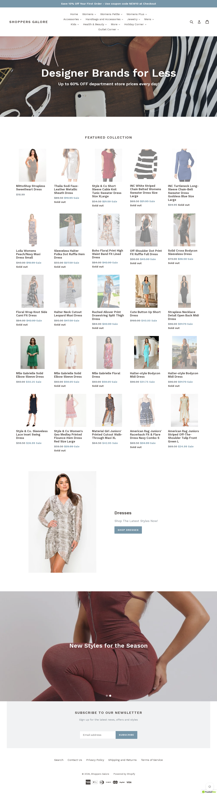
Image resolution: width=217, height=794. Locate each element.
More (116, 24)
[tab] (107, 696)
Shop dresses (128, 530)
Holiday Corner (136, 24)
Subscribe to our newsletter (108, 713)
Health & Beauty (95, 24)
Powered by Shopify (124, 774)
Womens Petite (112, 14)
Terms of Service (152, 760)
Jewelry (134, 19)
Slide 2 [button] (110, 696)
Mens (149, 19)
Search (58, 760)
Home (74, 14)
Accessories (73, 19)
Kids (76, 24)
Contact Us (75, 760)
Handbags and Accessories (105, 19)
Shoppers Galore (28, 22)
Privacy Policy (95, 760)
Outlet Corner (109, 29)
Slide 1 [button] (107, 696)
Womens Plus (137, 14)
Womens (90, 14)
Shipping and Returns (122, 760)
